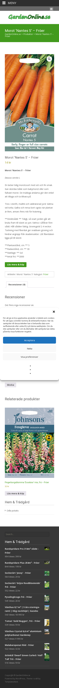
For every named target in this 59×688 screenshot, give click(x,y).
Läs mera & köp (15, 264)
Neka (29, 348)
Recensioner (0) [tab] (16, 284)
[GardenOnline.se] (29, 17)
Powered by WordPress (15, 678)
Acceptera (29, 340)
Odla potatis (13, 510)
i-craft (35, 678)
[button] (54, 312)
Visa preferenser (29, 356)
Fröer (45, 274)
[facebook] (51, 9)
